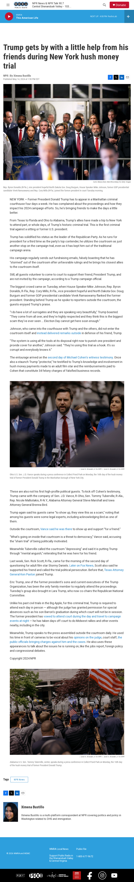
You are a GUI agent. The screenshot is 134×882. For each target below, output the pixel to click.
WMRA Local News (58, 849)
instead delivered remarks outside (59, 333)
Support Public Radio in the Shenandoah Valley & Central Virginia (61, 858)
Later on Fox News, (82, 565)
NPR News (19, 779)
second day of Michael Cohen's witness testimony (80, 357)
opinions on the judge (88, 637)
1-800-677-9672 (84, 856)
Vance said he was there (56, 529)
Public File (81, 849)
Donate (121, 5)
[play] (9, 16)
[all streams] (129, 16)
